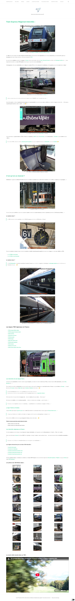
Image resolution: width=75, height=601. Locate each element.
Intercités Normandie (12, 447)
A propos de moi (9, 1)
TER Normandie (11, 337)
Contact (62, 1)
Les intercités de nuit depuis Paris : (15, 378)
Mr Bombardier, (13, 263)
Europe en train (54, 1)
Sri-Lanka (17, 1)
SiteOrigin (57, 597)
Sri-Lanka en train (45, 1)
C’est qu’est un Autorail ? (15, 176)
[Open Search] (68, 1)
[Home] (37, 12)
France (22, 1)
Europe (28, 1)
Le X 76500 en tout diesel (13, 254)
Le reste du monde (35, 1)
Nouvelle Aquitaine (51, 457)
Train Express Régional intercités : (20, 22)
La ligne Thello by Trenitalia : (13, 407)
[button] (16, 469)
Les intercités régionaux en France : (15, 429)
